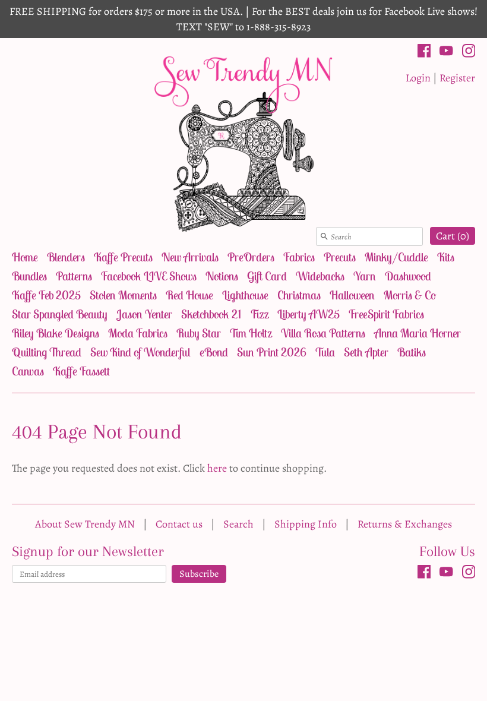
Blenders (66, 257)
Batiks (411, 352)
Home (25, 257)
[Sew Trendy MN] (243, 143)
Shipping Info (305, 524)
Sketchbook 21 (211, 314)
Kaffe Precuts (123, 257)
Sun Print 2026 (271, 352)
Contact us (179, 524)
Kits (445, 257)
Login (418, 78)
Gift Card (267, 276)
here (217, 468)
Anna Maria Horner (417, 333)
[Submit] (324, 236)
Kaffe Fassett (81, 371)
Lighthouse (245, 295)
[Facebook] (424, 53)
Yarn (364, 276)
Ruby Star (198, 333)
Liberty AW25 (308, 314)
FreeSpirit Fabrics (386, 314)
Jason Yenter (144, 314)
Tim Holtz (251, 333)
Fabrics (299, 257)
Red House (189, 295)
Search (238, 524)
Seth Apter (366, 352)
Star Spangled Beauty (59, 314)
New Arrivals (190, 257)
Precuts (340, 257)
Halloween (352, 295)
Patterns (74, 276)
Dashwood (408, 276)
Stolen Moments (123, 295)
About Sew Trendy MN (85, 524)
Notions (221, 276)
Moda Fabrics (137, 333)
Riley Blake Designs (55, 333)
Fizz (259, 314)
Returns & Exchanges (405, 524)
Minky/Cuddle (396, 257)
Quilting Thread (46, 352)
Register (457, 78)
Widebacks (320, 276)
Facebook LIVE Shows (149, 276)
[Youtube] (446, 53)
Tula (325, 352)
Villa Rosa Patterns (323, 333)
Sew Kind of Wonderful (140, 352)
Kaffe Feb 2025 (46, 295)
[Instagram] (469, 53)
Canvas (28, 371)
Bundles (29, 276)
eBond (214, 352)
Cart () (452, 236)
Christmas (299, 295)
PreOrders (250, 257)
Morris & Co (410, 295)
